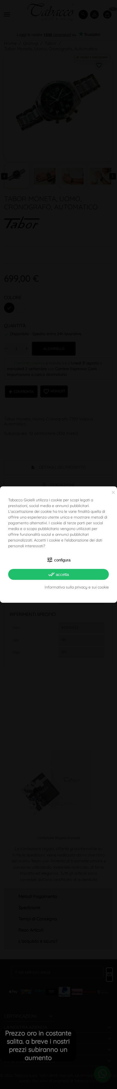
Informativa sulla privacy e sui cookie (77, 587)
